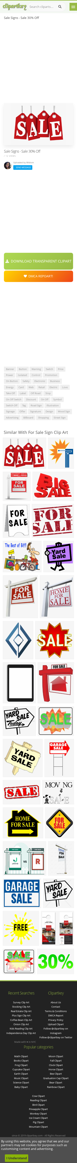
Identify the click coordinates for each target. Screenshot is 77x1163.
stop (48, 393)
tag (24, 405)
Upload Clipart (56, 1024)
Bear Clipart (55, 1082)
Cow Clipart (38, 1096)
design (49, 411)
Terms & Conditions (56, 1011)
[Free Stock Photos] (14, 5)
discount (31, 399)
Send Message (23, 167)
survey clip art (21, 1002)
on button (12, 381)
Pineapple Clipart (38, 1109)
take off (10, 393)
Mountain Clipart (38, 1126)
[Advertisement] (38, 62)
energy (10, 387)
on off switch (13, 399)
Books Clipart (21, 1060)
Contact (55, 1006)
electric (53, 387)
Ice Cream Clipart (38, 1118)
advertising (12, 417)
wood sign (64, 411)
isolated (22, 375)
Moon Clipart (56, 1056)
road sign (36, 405)
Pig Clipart (38, 1122)
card (21, 387)
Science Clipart (21, 1082)
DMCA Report (55, 1015)
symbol (57, 399)
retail (41, 387)
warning (36, 369)
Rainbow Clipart (56, 1087)
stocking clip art (21, 1006)
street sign (60, 417)
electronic (39, 381)
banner (10, 369)
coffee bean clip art (21, 1020)
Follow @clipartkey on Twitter (55, 1037)
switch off (11, 405)
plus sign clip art (21, 1015)
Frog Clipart (21, 1065)
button (23, 369)
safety (26, 381)
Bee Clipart (56, 1073)
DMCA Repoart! (40, 276)
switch (49, 369)
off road (36, 393)
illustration (53, 405)
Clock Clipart (56, 1065)
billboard (28, 417)
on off (44, 399)
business (55, 381)
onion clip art (21, 1024)
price (60, 369)
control (36, 375)
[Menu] (73, 7)
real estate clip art (21, 1011)
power (9, 375)
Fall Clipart (56, 1060)
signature (35, 411)
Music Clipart (21, 1078)
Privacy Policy (55, 1020)
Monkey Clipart (38, 1113)
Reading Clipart (38, 1100)
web (31, 387)
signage (10, 411)
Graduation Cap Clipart (56, 1078)
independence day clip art (21, 1033)
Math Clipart (21, 1056)
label (23, 393)
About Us (56, 1002)
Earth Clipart (21, 1073)
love (65, 387)
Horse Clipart (56, 1069)
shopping (43, 417)
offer (22, 411)
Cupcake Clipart (21, 1069)
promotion (51, 375)
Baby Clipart (21, 1087)
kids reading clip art (21, 1028)
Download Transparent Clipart (40, 261)
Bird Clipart (38, 1104)
